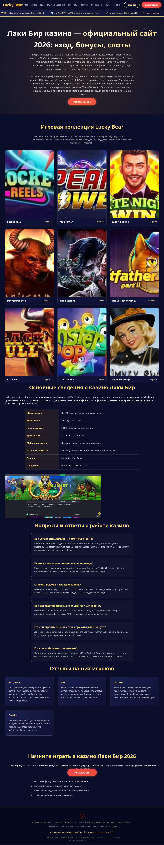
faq (26, 4)
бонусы (84, 4)
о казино (117, 4)
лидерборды (38, 4)
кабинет (132, 5)
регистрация (151, 5)
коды (107, 4)
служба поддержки (56, 4)
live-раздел (96, 4)
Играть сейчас (82, 101)
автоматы (73, 4)
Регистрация (82, 772)
